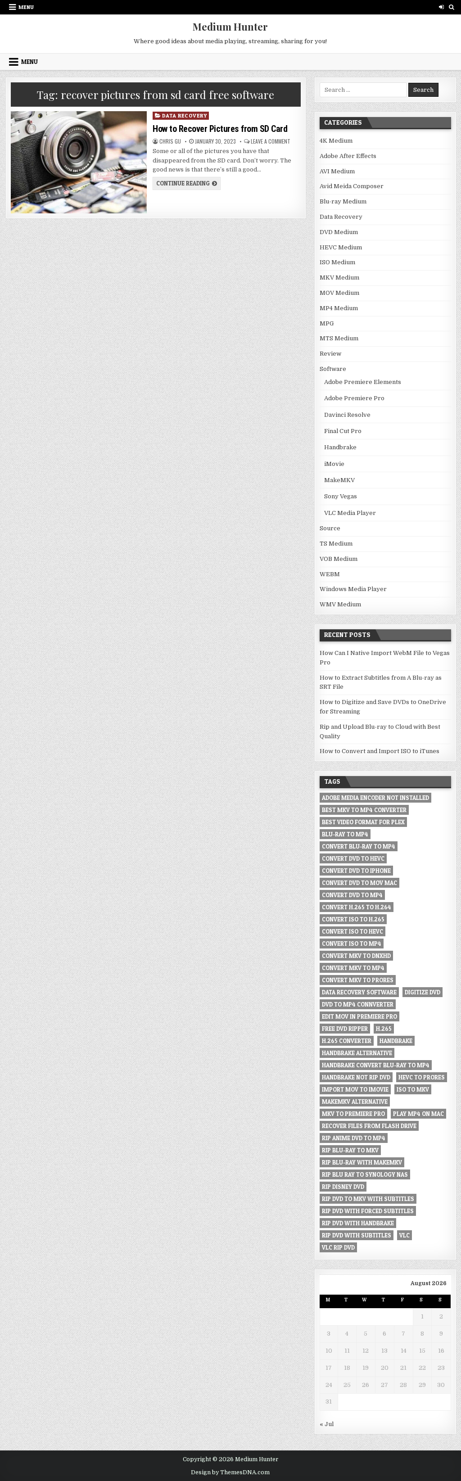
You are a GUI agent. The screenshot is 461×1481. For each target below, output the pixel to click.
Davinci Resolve (347, 414)
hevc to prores (421, 1077)
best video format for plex (363, 822)
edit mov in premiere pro (359, 1016)
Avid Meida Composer (352, 186)
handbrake (396, 1040)
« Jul (327, 1424)
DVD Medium (339, 232)
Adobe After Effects (348, 156)
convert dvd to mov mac (359, 882)
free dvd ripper (345, 1028)
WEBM (330, 574)
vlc (404, 1235)
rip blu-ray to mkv (350, 1150)
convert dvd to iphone (356, 870)
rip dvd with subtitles (356, 1235)
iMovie (334, 464)
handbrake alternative (357, 1053)
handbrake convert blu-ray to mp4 (375, 1065)
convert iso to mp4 (351, 943)
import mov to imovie (355, 1089)
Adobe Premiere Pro (354, 398)
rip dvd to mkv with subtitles (368, 1198)
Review (330, 353)
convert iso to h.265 (353, 919)
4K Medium (336, 140)
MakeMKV (339, 480)
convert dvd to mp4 (352, 895)
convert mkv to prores (357, 980)
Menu (26, 7)
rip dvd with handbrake (358, 1223)
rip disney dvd (343, 1186)
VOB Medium (338, 558)
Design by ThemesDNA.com (230, 1472)
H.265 (384, 1028)
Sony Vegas (340, 496)
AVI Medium (337, 171)
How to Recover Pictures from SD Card (220, 128)
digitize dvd (422, 992)
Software (333, 369)
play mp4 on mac (418, 1113)
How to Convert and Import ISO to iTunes (379, 751)
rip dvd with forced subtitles (368, 1211)
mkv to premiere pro (353, 1113)
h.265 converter (346, 1040)
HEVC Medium (341, 247)
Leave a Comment (270, 141)
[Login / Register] (441, 7)
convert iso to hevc (352, 931)
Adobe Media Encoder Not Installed (375, 797)
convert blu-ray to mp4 (358, 846)
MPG (327, 323)
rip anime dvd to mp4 (353, 1138)
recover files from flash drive (369, 1125)
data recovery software (359, 992)
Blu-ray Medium (343, 201)
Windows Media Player (353, 589)
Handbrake (340, 447)
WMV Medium (340, 604)
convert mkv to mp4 (353, 967)
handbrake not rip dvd (356, 1077)
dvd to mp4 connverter (357, 1004)
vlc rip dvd (338, 1247)
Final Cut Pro (343, 431)
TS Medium (336, 543)
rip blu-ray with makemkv (362, 1162)
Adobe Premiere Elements (362, 382)
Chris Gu (170, 141)
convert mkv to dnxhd (356, 955)
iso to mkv (413, 1089)
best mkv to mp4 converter (364, 809)
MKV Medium (339, 277)
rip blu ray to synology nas (365, 1174)
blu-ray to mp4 (345, 834)
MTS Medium (339, 338)
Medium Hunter (230, 26)
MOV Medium (339, 292)
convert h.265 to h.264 (356, 907)
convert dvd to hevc (353, 858)
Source (330, 528)
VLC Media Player (350, 513)
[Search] (451, 7)
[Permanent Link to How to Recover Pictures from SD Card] (79, 162)
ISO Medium (337, 262)
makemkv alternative (355, 1101)
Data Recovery (184, 115)
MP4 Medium (339, 308)
